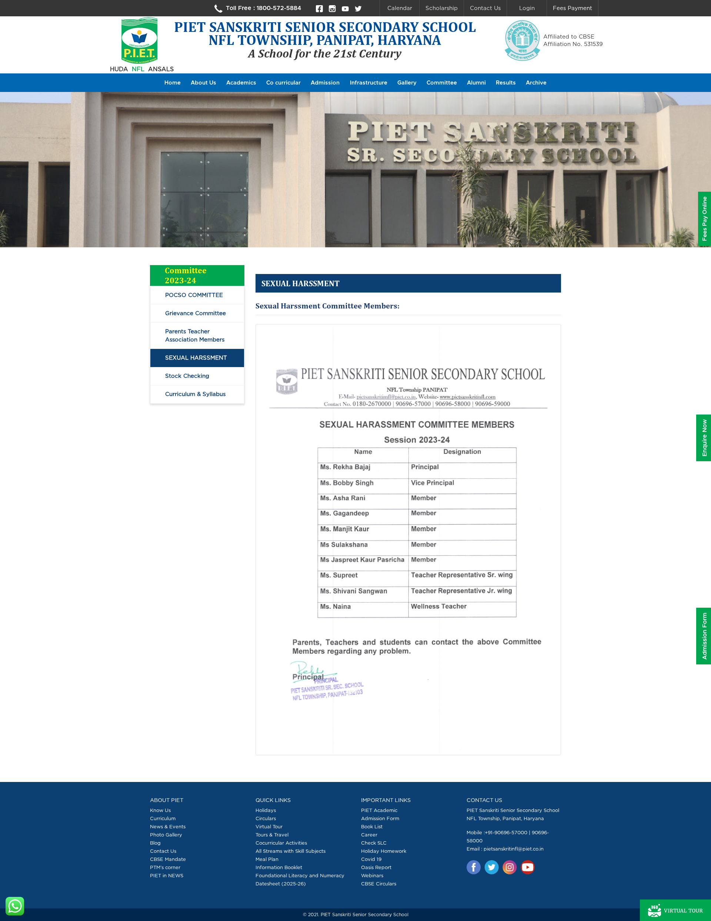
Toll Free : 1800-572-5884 (262, 8)
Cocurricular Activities (281, 842)
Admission (325, 83)
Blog (155, 842)
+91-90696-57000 (506, 832)
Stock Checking (187, 376)
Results (506, 83)
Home (172, 83)
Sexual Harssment (196, 357)
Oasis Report (376, 867)
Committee (442, 83)
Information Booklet (279, 867)
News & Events (168, 826)
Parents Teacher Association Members (194, 335)
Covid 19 (371, 859)
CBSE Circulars (378, 883)
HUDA (119, 69)
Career (369, 834)
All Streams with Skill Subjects (291, 851)
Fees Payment (572, 8)
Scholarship (441, 8)
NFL (138, 69)
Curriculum (163, 818)
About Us (203, 83)
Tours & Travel (272, 834)
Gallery (407, 83)
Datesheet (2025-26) (281, 883)
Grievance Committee (195, 313)
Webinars (372, 875)
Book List (372, 826)
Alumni (476, 83)
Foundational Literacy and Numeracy (300, 875)
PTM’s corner (165, 867)
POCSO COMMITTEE (194, 295)
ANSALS (161, 69)
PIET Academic (379, 810)
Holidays (266, 810)
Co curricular (283, 83)
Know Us (160, 810)
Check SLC (374, 842)
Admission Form (380, 818)
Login (527, 8)
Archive (536, 83)
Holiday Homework (383, 851)
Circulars (266, 818)
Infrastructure (368, 83)
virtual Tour (683, 910)
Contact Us (485, 8)
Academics (241, 83)
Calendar (399, 8)
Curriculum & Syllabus (195, 394)
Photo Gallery (166, 834)
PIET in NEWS (166, 875)
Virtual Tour (269, 826)
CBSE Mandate (168, 859)
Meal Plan (267, 859)
